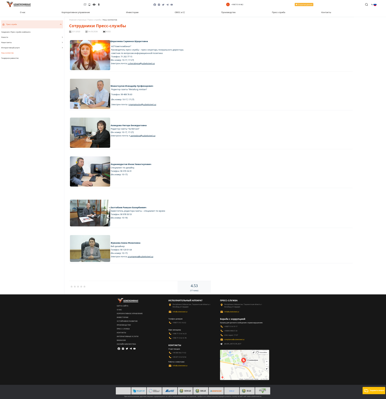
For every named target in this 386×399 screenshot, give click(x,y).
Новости (4, 37)
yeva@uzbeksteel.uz (143, 256)
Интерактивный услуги (10, 48)
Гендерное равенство (10, 58)
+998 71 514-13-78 (179, 338)
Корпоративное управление (76, 12)
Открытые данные (305, 4)
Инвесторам (132, 12)
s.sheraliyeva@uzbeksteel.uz (141, 63)
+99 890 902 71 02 (179, 353)
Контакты (326, 12)
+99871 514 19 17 (230, 326)
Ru (372, 4)
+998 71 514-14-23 (179, 334)
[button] (374, 390)
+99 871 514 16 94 (179, 357)
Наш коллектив (7, 53)
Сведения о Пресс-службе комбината (15, 32)
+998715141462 (237, 4)
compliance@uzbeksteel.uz (234, 339)
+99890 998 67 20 (230, 331)
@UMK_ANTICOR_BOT (232, 344)
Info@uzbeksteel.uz (180, 312)
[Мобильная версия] (90, 4)
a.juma (131, 256)
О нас (22, 12)
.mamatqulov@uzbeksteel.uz (142, 104)
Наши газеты (6, 42)
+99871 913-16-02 (179, 323)
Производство (228, 12)
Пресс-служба (278, 12)
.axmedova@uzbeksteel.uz (142, 135)
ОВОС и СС (180, 12)
